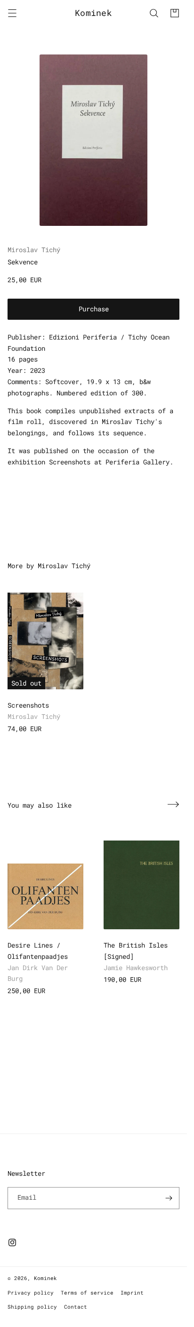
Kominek (45, 1277)
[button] (12, 13)
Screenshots (28, 705)
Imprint (132, 1292)
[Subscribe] (168, 1198)
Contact (75, 1306)
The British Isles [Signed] (136, 951)
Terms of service (87, 1292)
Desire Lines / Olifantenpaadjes (38, 951)
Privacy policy (31, 1292)
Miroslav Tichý (34, 249)
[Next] (173, 804)
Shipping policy (32, 1306)
